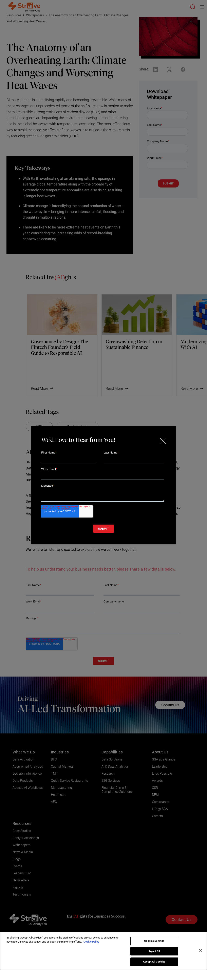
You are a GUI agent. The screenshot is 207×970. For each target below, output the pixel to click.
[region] (103, 951)
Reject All (154, 951)
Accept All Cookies (154, 961)
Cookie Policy (91, 941)
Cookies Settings (154, 940)
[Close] (200, 950)
